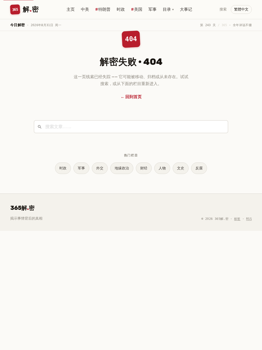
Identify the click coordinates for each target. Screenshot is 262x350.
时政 (121, 9)
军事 (152, 9)
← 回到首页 (131, 96)
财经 (143, 168)
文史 (180, 168)
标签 (237, 219)
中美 (85, 9)
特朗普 (104, 9)
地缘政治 (122, 168)
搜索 (223, 9)
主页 (71, 9)
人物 (162, 168)
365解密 (22, 207)
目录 (168, 9)
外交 (99, 168)
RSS (249, 219)
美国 (138, 9)
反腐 (199, 168)
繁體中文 (241, 9)
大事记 (186, 9)
